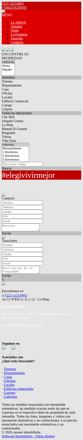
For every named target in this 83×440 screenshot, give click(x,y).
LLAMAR (18, 22)
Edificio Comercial (15, 101)
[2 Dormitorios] (15, 156)
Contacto (17, 42)
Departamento (11, 85)
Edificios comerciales (18, 389)
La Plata (7, 125)
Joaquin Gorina (12, 121)
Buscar (7, 168)
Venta (15, 30)
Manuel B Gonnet (14, 129)
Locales (7, 97)
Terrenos (10, 369)
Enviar (6, 233)
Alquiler (16, 26)
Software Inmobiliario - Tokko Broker (28, 436)
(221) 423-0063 (16, 295)
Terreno (7, 81)
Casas (8, 377)
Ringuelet (8, 133)
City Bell (8, 117)
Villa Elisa (9, 141)
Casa (5, 89)
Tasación (17, 38)
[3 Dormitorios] (15, 160)
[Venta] (8, 66)
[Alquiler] (8, 70)
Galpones (10, 396)
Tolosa (6, 137)
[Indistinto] (8, 62)
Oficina (7, 93)
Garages (9, 393)
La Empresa (19, 34)
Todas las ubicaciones (17, 113)
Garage (7, 105)
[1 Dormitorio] (15, 152)
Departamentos (14, 373)
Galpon (7, 109)
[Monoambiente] (15, 148)
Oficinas (9, 381)
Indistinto (8, 77)
